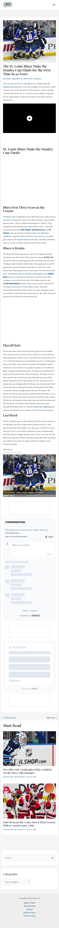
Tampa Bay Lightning (41, 407)
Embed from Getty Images (12, 453)
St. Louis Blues (26, 83)
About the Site (29, 906)
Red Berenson (38, 230)
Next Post (52, 717)
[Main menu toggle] (54, 5)
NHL (30, 78)
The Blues (7, 217)
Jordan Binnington (11, 283)
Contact (29, 909)
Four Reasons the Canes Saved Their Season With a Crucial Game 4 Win (29, 824)
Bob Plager (26, 230)
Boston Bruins (23, 239)
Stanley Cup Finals (10, 87)
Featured (37, 78)
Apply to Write (29, 903)
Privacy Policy (29, 916)
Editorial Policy (29, 912)
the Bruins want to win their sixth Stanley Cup (27, 274)
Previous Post (8, 717)
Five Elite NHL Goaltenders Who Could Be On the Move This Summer (27, 771)
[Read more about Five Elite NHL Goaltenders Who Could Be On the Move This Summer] (29, 748)
